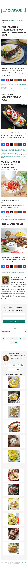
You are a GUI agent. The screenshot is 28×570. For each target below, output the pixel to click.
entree (15, 88)
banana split (12, 154)
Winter (15, 153)
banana (8, 154)
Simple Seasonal (14, 8)
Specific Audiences (20, 85)
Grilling (20, 84)
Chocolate (18, 149)
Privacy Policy (14, 567)
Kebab (14, 272)
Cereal (8, 218)
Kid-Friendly (17, 150)
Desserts (22, 149)
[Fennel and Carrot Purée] (14, 388)
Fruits (10, 150)
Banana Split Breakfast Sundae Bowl (11, 97)
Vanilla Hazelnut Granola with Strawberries (10, 165)
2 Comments (16, 101)
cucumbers (9, 88)
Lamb (23, 84)
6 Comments (14, 169)
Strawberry (18, 156)
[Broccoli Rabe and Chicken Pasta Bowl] (13, 524)
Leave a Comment (16, 37)
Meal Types (22, 150)
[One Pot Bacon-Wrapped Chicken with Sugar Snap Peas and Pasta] (13, 554)
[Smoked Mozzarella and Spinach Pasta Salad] (13, 480)
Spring (20, 152)
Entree (12, 84)
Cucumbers (8, 84)
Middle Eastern (7, 85)
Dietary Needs (4, 150)
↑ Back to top (16, 563)
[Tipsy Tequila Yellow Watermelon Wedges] (14, 461)
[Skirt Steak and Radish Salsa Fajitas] (13, 495)
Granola (24, 154)
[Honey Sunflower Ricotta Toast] (14, 417)
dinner (12, 88)
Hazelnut (23, 218)
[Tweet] (11, 80)
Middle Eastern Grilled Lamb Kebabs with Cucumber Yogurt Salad (13, 31)
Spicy (5, 274)
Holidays (13, 150)
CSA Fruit (11, 218)
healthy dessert (4, 156)
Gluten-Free (15, 218)
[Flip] (24, 80)
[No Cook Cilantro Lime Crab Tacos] (13, 510)
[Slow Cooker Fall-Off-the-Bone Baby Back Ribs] (13, 539)
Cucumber (8, 272)
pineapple (14, 156)
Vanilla (10, 219)
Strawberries (3, 153)
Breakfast (17, 154)
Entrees (15, 84)
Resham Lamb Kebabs (12, 223)
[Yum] (16, 80)
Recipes (11, 85)
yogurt (15, 90)
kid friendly (9, 156)
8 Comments (14, 226)
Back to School (9, 149)
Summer (2, 87)
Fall (17, 84)
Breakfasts (14, 149)
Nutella (2, 219)
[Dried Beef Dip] (14, 446)
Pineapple (3, 152)
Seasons (14, 85)
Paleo (2, 274)
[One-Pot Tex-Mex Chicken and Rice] (14, 432)
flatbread (18, 88)
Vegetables (7, 87)
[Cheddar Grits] (14, 402)
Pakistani (11, 90)
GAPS (12, 272)
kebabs (24, 88)
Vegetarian (12, 153)
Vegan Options (15, 219)
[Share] (3, 80)
